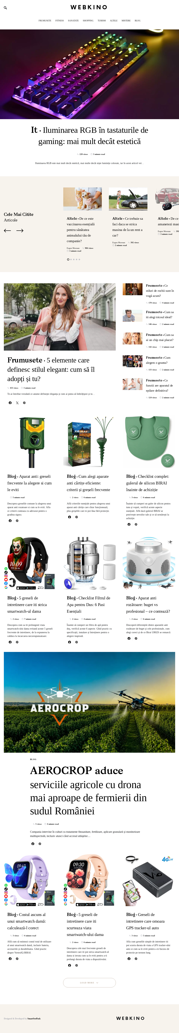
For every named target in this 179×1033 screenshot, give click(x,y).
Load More (87, 983)
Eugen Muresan (73, 248)
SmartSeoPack (34, 1018)
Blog (33, 759)
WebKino (90, 7)
